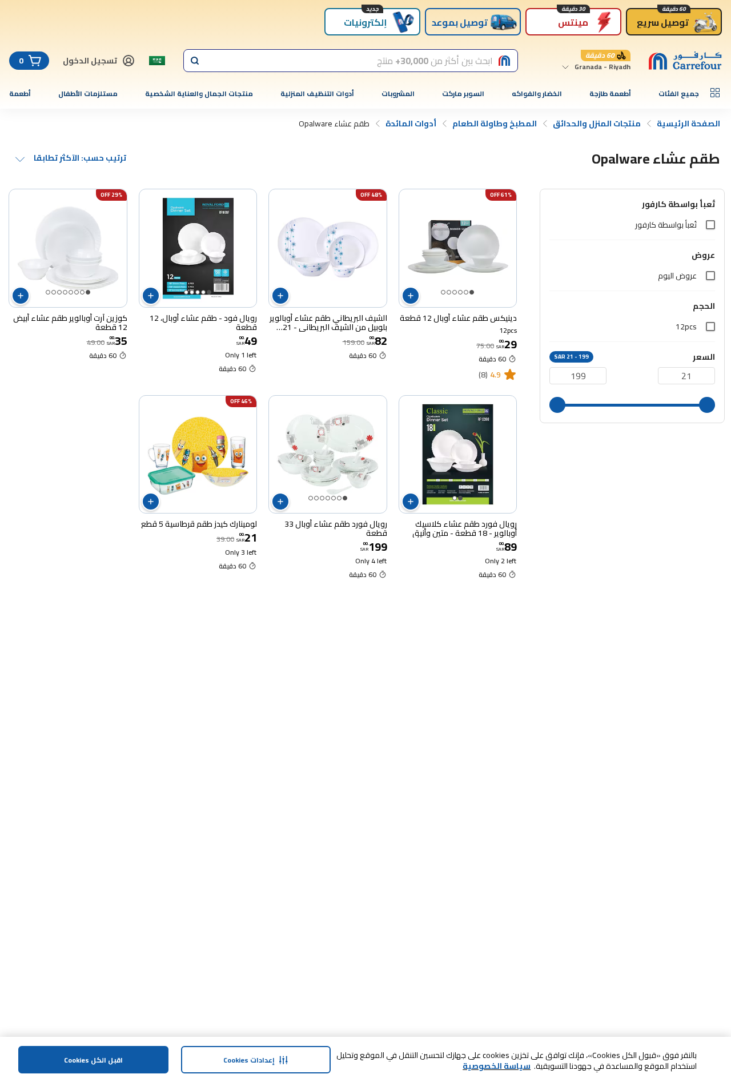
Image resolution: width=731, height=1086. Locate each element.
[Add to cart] (410, 296)
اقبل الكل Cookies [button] (93, 1060)
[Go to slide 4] (454, 292)
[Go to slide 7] (53, 292)
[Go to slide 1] (471, 292)
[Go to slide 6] (443, 292)
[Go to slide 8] (48, 292)
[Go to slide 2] (466, 292)
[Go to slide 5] (449, 292)
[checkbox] (710, 224)
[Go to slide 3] (460, 292)
